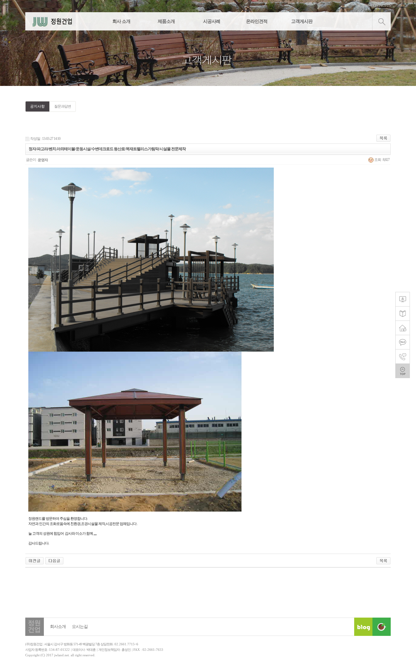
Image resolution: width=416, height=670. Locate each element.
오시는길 (80, 626)
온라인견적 (256, 21)
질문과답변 (62, 106)
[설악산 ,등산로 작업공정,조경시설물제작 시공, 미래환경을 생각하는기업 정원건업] (34, 560)
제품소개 (166, 21)
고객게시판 (301, 21)
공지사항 (37, 106)
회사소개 (58, 626)
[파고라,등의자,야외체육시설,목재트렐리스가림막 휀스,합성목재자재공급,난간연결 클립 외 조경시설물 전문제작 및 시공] (54, 560)
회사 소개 (121, 21)
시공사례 (211, 21)
